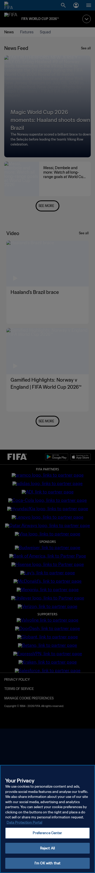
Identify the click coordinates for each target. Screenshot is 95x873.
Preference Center (47, 833)
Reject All (47, 848)
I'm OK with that (47, 863)
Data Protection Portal (24, 822)
